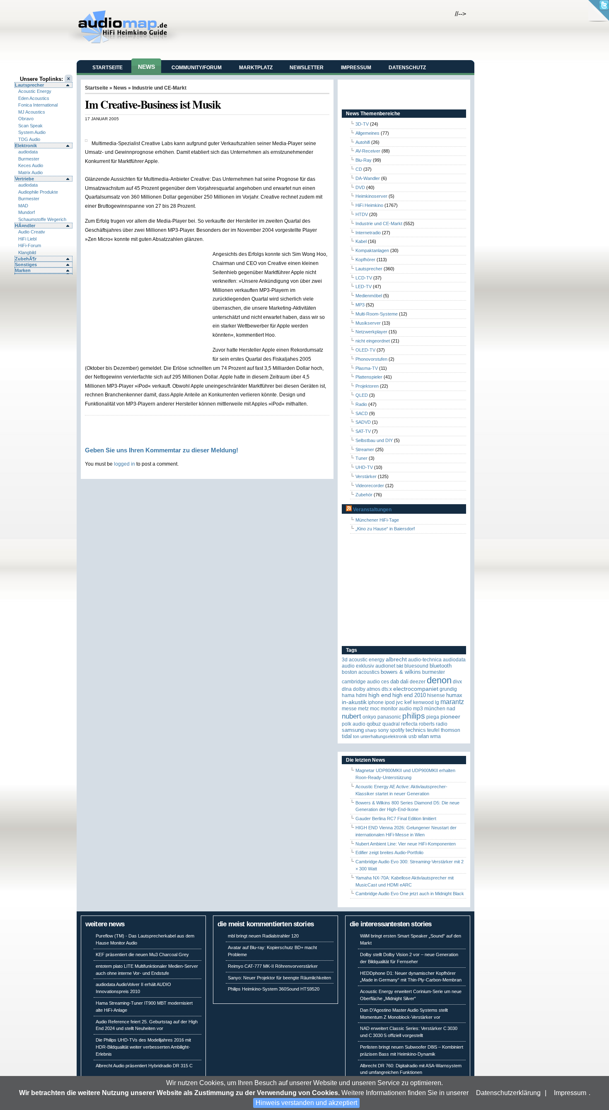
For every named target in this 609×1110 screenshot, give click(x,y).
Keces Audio (30, 165)
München (434, 709)
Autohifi (362, 142)
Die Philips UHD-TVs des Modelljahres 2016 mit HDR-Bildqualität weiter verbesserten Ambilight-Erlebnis (143, 1047)
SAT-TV (363, 431)
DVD (360, 187)
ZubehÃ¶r (25, 258)
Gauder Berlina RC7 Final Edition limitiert (395, 818)
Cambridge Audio (361, 682)
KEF (408, 702)
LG (437, 702)
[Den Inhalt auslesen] (349, 509)
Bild (399, 665)
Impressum (570, 1092)
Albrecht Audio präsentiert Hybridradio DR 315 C (144, 1065)
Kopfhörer (365, 259)
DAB (394, 681)
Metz (363, 709)
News (146, 66)
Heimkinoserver (371, 196)
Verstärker (366, 476)
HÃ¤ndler (25, 225)
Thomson (450, 730)
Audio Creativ (31, 231)
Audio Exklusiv (358, 666)
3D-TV (362, 123)
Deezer (417, 682)
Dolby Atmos (366, 689)
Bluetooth (441, 666)
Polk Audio (353, 724)
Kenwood (423, 702)
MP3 (360, 304)
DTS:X (387, 689)
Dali (404, 681)
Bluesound (416, 666)
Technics (416, 730)
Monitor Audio (396, 709)
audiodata (28, 151)
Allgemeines (367, 133)
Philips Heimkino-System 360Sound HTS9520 (273, 988)
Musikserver (368, 323)
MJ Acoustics (31, 111)
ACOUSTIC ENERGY (366, 660)
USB (412, 736)
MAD (23, 205)
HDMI (361, 695)
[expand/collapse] (43, 273)
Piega (432, 717)
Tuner (361, 458)
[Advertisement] (182, 130)
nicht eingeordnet (372, 340)
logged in (124, 463)
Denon (439, 680)
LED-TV (363, 286)
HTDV (361, 214)
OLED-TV (365, 349)
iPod (390, 702)
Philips (413, 716)
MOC (374, 709)
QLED (361, 395)
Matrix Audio (30, 172)
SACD (361, 413)
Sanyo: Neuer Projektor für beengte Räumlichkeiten (279, 977)
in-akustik (354, 702)
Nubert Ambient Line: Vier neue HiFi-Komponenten (405, 843)
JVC (399, 702)
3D (345, 660)
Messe (349, 709)
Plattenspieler (368, 376)
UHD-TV (364, 467)
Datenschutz (407, 67)
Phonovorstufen (371, 359)
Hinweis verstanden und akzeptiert (306, 1102)
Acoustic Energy (34, 91)
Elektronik (26, 145)
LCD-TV (363, 277)
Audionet (385, 666)
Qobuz (374, 724)
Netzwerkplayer (371, 331)
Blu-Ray (363, 160)
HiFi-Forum (29, 245)
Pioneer (450, 717)
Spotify (397, 730)
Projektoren (367, 386)
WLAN (423, 736)
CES (385, 682)
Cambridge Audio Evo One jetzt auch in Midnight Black (409, 893)
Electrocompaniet (415, 689)
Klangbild (27, 252)
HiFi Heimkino (369, 205)
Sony (383, 730)
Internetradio (368, 232)
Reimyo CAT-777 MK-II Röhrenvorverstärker (273, 966)
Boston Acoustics (360, 672)
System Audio (32, 132)
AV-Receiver (367, 150)
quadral (391, 724)
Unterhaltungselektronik (383, 736)
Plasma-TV (366, 368)
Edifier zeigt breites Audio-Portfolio (389, 852)
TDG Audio (29, 139)
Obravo (26, 118)
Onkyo (369, 717)
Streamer (364, 449)
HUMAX (454, 695)
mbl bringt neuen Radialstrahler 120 (263, 935)
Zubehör (363, 494)
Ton (356, 736)
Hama (348, 695)
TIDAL (347, 736)
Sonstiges (26, 264)
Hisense (436, 695)
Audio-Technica (425, 660)
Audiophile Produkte (38, 191)
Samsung (353, 730)
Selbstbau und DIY (374, 440)
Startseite (107, 67)
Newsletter (307, 67)
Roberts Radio (433, 724)
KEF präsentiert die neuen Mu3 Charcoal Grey (142, 954)
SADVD (363, 422)
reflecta (409, 724)
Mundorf (26, 212)
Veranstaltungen (372, 509)
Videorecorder (369, 485)
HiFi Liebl (27, 238)
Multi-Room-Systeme (376, 313)
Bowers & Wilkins (401, 672)
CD (358, 169)
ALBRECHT (396, 659)
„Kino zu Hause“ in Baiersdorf (385, 528)
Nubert (351, 716)
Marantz (452, 701)
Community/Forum (197, 67)
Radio (361, 404)
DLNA (347, 689)
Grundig (448, 689)
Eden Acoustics (33, 98)
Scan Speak (30, 125)
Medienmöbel (368, 295)
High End (379, 695)
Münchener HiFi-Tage (377, 519)
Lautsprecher (29, 85)
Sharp (371, 730)
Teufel (433, 730)
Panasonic (389, 717)
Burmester (28, 158)
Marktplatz (256, 67)
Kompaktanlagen (372, 250)
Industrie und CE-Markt (159, 88)
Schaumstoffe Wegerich (42, 219)
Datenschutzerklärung (508, 1092)
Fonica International (38, 104)
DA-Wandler (367, 178)
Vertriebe (24, 178)
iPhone (376, 702)
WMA (435, 736)
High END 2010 (409, 695)
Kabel (361, 241)
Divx (457, 682)
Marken (23, 270)
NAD (451, 709)
